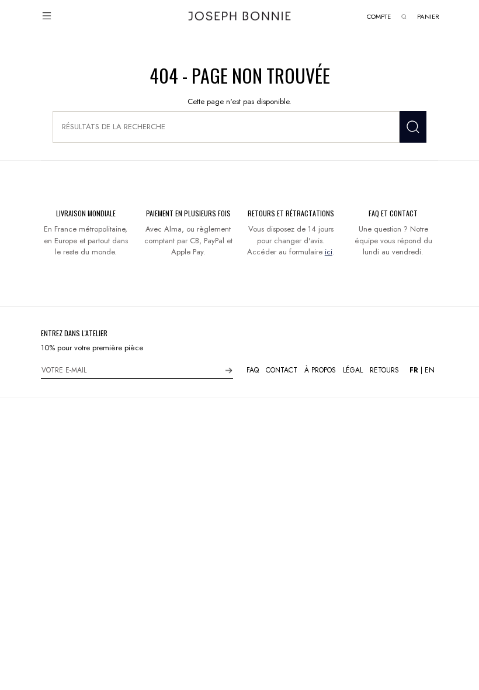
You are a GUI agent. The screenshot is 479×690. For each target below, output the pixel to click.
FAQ (253, 370)
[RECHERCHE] (413, 127)
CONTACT (281, 370)
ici (328, 251)
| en (422, 370)
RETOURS (384, 370)
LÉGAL (353, 370)
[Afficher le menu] (46, 15)
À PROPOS (320, 370)
